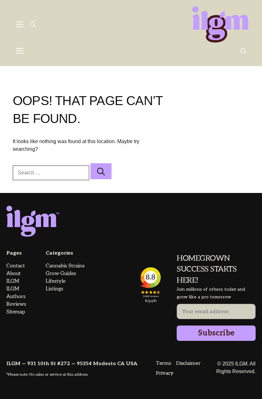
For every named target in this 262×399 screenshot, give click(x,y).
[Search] (101, 171)
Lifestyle (56, 281)
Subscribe (216, 333)
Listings (54, 289)
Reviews (16, 304)
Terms (163, 363)
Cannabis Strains (65, 266)
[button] (33, 24)
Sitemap (15, 312)
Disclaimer (188, 363)
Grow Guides (61, 274)
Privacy (164, 373)
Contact (15, 266)
